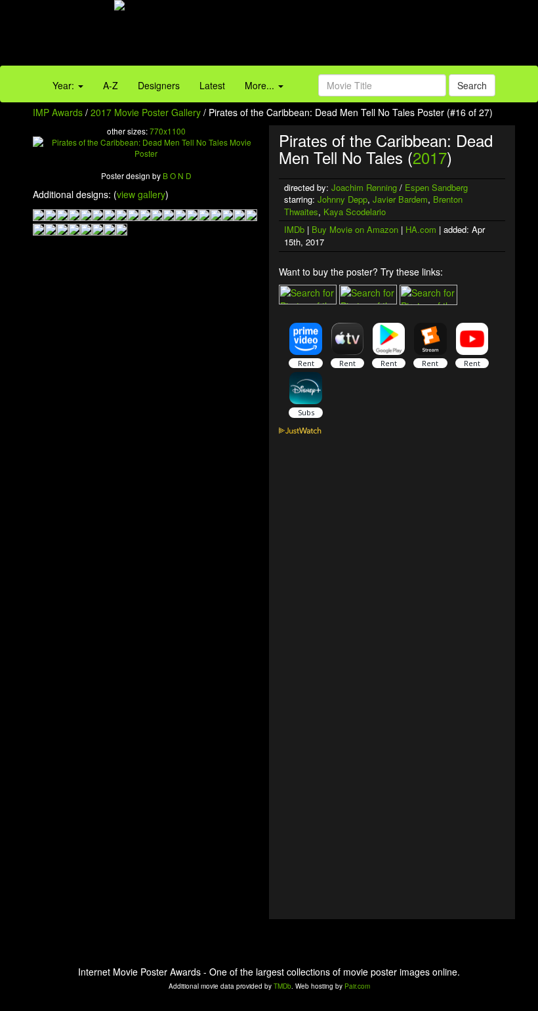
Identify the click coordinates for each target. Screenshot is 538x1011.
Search (472, 85)
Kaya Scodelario (354, 211)
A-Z (110, 85)
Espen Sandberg (436, 187)
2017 (430, 157)
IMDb (294, 229)
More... (261, 85)
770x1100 (168, 130)
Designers (159, 85)
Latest (212, 85)
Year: (64, 85)
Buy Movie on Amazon (355, 229)
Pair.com (357, 986)
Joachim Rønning (364, 187)
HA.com (420, 229)
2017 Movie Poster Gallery (146, 112)
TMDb (282, 986)
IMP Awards (58, 112)
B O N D (177, 175)
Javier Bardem (400, 199)
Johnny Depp (342, 199)
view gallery (141, 194)
